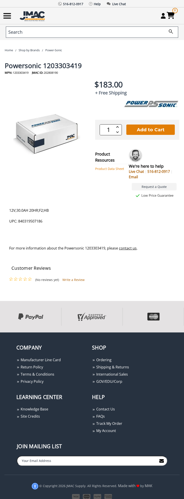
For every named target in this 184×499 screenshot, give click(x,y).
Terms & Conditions (37, 374)
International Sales (111, 374)
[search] (169, 32)
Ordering (103, 359)
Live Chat (136, 171)
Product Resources (105, 157)
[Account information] (163, 15)
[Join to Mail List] (161, 460)
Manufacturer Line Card (40, 359)
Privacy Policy (32, 381)
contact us (128, 248)
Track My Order (108, 423)
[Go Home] (32, 15)
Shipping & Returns (112, 367)
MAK (148, 485)
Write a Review (73, 280)
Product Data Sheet (109, 169)
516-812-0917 (158, 171)
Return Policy (31, 367)
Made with (127, 485)
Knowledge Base (34, 409)
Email (133, 176)
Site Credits (30, 416)
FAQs (100, 416)
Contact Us (105, 409)
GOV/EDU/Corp (108, 381)
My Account (105, 430)
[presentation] (0, 334)
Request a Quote (154, 187)
